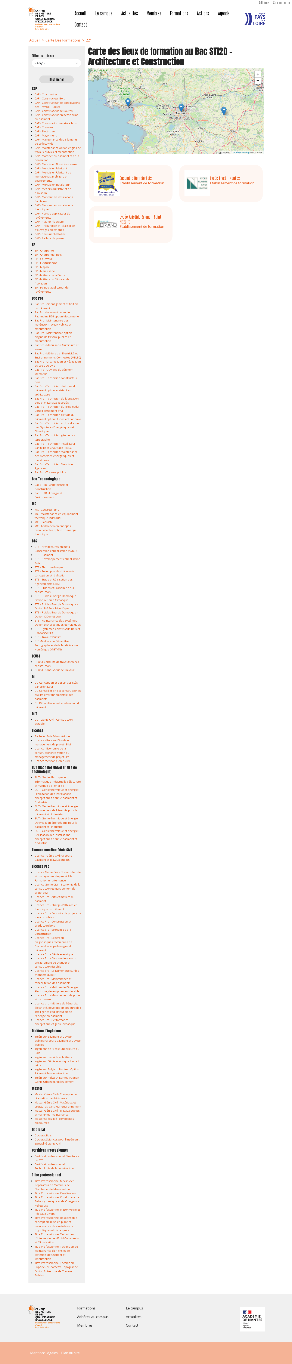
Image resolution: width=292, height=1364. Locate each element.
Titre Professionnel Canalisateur (55, 1193)
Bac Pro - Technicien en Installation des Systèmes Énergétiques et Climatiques (57, 427)
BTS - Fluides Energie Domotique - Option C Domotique (56, 614)
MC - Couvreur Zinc (47, 509)
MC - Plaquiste (44, 522)
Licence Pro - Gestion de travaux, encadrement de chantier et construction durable (56, 962)
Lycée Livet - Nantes (225, 178)
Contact (80, 24)
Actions (203, 13)
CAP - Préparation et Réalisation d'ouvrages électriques (55, 228)
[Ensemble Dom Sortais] (224, 111)
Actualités (129, 13)
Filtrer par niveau (43, 55)
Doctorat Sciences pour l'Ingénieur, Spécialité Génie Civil (57, 1141)
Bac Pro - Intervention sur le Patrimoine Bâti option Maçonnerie (57, 314)
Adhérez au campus (93, 1316)
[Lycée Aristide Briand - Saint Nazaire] (128, 102)
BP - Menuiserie (45, 271)
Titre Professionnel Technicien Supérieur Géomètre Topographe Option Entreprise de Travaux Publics (56, 1269)
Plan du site (70, 1353)
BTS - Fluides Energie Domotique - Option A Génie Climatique (56, 598)
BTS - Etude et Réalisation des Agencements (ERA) (54, 581)
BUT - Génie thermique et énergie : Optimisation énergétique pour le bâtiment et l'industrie (57, 822)
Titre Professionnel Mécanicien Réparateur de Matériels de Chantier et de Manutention (55, 1185)
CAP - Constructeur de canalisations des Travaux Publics (57, 105)
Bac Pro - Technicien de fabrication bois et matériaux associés (57, 400)
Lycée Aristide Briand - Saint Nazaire (140, 219)
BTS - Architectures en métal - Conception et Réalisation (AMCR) (56, 549)
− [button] (258, 80)
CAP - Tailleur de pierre (49, 238)
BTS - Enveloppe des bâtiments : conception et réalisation (55, 573)
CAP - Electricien (45, 131)
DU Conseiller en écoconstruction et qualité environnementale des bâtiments (58, 695)
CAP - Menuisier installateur (52, 185)
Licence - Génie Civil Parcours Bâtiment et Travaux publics (53, 858)
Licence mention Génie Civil (52, 761)
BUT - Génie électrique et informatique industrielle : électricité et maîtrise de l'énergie (58, 781)
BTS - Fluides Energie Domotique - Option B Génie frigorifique (56, 606)
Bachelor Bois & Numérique (52, 736)
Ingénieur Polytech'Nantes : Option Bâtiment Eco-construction (57, 1071)
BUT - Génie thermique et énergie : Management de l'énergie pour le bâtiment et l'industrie (57, 810)
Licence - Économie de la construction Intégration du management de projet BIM (52, 752)
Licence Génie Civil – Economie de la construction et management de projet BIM (57, 889)
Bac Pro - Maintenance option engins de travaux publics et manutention (53, 337)
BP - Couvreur (43, 259)
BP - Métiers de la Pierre (50, 275)
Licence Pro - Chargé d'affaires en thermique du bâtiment (56, 907)
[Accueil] (47, 18)
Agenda (224, 13)
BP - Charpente (44, 250)
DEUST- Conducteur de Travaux (55, 670)
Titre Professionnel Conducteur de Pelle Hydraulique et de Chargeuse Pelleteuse (57, 1201)
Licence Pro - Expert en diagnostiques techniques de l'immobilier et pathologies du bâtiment (53, 944)
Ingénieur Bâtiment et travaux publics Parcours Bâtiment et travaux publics (58, 1041)
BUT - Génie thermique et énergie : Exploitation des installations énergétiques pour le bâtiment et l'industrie (57, 796)
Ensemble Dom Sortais (136, 178)
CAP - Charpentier (46, 94)
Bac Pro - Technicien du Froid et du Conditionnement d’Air (57, 409)
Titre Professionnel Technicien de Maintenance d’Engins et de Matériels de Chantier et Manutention (56, 1253)
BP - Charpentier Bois (48, 254)
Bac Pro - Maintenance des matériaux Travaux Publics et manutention (53, 324)
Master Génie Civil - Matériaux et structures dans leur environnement (58, 1104)
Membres (154, 13)
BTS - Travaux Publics (48, 637)
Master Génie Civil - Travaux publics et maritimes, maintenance (57, 1113)
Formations (179, 13)
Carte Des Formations (63, 40)
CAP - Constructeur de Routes (54, 111)
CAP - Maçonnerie (46, 135)
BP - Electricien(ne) (46, 263)
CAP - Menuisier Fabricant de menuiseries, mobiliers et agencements (53, 176)
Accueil (80, 13)
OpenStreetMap (241, 152)
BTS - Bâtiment (44, 555)
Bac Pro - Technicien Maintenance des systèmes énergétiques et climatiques (56, 456)
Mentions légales (44, 1353)
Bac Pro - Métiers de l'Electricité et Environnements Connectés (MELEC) (58, 355)
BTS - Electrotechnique (49, 567)
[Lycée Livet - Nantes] (181, 108)
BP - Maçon (42, 267)
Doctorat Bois (43, 1135)
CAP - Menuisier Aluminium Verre (56, 164)
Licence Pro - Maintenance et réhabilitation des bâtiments (53, 981)
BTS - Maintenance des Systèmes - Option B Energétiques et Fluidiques (58, 622)
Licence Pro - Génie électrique (54, 954)
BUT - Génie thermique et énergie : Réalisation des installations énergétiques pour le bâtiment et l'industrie (57, 837)
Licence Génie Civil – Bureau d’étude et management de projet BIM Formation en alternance (58, 876)
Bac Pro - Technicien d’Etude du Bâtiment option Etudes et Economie (58, 417)
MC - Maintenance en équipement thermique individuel (56, 516)
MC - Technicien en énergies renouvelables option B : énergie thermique (56, 530)
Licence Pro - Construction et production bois (53, 923)
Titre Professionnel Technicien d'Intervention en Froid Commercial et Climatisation (57, 1238)
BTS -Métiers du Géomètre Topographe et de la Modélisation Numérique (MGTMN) (56, 645)
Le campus (103, 13)
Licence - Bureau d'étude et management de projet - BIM (53, 742)
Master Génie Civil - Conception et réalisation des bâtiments (56, 1096)
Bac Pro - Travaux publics (50, 472)
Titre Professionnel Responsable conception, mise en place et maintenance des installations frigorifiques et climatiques (56, 1224)
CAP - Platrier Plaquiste (49, 222)
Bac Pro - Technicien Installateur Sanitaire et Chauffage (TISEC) (55, 446)
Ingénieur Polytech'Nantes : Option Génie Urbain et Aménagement (57, 1080)
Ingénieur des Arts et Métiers (53, 1057)
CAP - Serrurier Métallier (50, 234)
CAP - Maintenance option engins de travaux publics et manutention (58, 150)
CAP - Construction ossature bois (56, 123)
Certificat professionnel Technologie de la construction (54, 1166)
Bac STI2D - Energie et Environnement (48, 495)
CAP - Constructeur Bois (50, 98)
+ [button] (258, 74)
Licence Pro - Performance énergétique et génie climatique (55, 1022)
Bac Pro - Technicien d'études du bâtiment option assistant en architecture (56, 390)
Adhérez (264, 2)
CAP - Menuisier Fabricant (51, 168)
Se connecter (281, 2)
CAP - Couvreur (44, 127)
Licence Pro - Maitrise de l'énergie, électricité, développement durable (57, 989)
